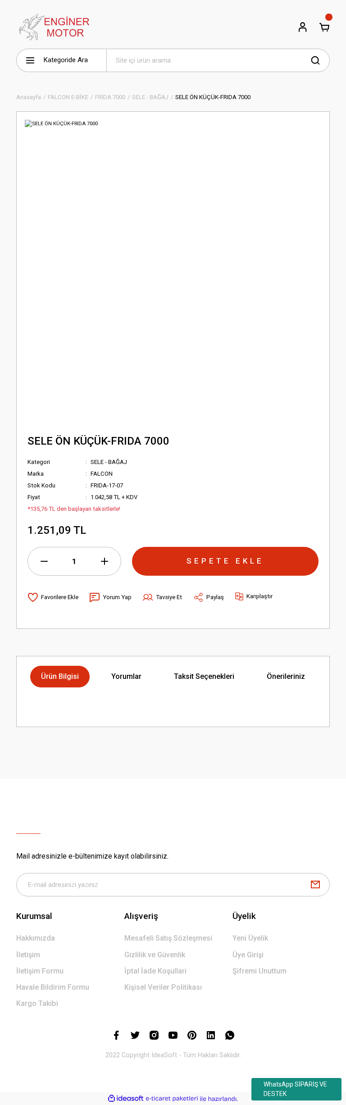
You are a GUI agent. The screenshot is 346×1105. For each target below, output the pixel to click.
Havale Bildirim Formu (52, 987)
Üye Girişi (248, 954)
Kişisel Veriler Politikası (163, 987)
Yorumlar (126, 676)
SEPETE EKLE (225, 560)
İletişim (28, 954)
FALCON (102, 473)
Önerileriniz (286, 676)
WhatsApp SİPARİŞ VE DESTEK (295, 1089)
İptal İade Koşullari (155, 971)
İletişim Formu (40, 971)
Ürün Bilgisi (60, 676)
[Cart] (324, 27)
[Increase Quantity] (104, 561)
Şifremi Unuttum (259, 971)
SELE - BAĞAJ (109, 462)
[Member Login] (302, 27)
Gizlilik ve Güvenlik (154, 954)
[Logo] (53, 27)
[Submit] (315, 884)
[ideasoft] (126, 1099)
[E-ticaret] (172, 1099)
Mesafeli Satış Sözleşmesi (168, 938)
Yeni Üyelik (250, 938)
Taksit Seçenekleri (204, 676)
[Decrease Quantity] (44, 561)
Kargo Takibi (37, 1003)
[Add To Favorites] (52, 597)
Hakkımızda (35, 938)
